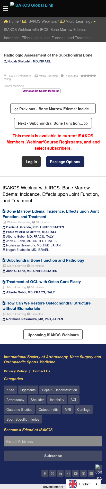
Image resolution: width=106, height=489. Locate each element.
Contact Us (41, 370)
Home (13, 21)
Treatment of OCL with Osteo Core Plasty (43, 281)
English (84, 484)
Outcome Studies (19, 409)
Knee (10, 389)
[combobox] (83, 484)
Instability (57, 399)
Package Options (65, 161)
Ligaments (28, 389)
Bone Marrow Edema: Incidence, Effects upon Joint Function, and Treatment (51, 213)
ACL (73, 399)
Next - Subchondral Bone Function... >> (53, 123)
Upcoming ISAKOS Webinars (53, 334)
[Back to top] (89, 456)
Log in (31, 161)
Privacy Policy (15, 370)
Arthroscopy (15, 399)
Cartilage (83, 409)
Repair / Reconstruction (59, 389)
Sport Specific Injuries (22, 419)
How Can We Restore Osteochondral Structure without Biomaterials (47, 305)
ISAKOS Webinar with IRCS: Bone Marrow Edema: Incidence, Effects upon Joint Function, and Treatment (48, 33)
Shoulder (37, 399)
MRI (68, 409)
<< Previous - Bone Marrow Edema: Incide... (53, 108)
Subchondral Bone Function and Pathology (44, 260)
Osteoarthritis (49, 409)
